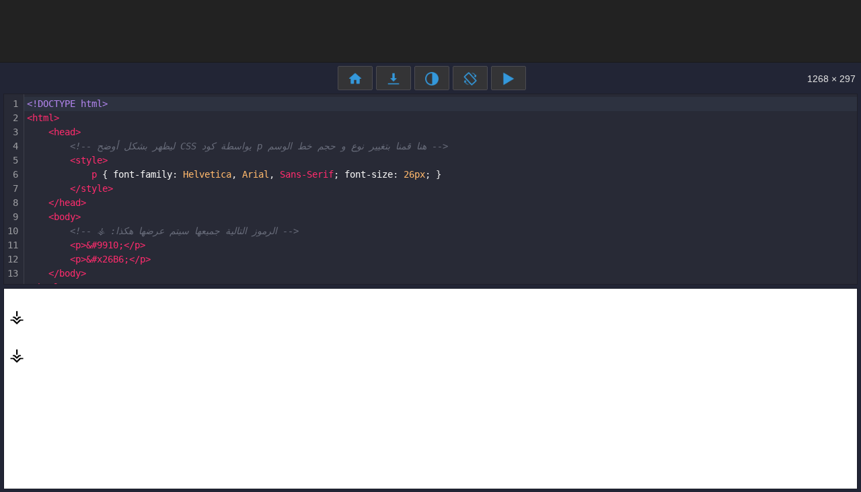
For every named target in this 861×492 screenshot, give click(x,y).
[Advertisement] (430, 30)
